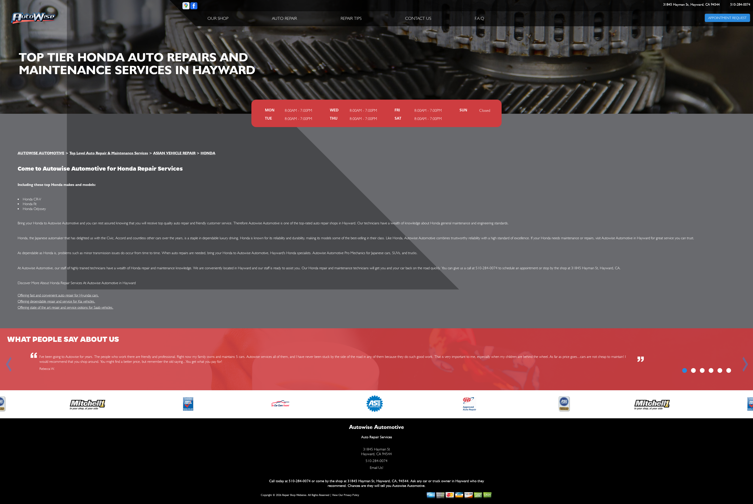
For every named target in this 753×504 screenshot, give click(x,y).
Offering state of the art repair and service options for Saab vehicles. (65, 307)
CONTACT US (418, 18)
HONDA (208, 153)
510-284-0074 (740, 4)
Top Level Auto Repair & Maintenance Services (108, 153)
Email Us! (376, 467)
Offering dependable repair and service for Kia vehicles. (56, 301)
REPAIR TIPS (351, 18)
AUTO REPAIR (284, 18)
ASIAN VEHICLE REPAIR (174, 153)
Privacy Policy (351, 495)
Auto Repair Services (376, 437)
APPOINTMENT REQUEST (727, 18)
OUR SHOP (217, 18)
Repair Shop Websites (294, 495)
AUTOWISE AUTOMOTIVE (41, 153)
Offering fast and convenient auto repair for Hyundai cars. (58, 295)
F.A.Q (479, 18)
